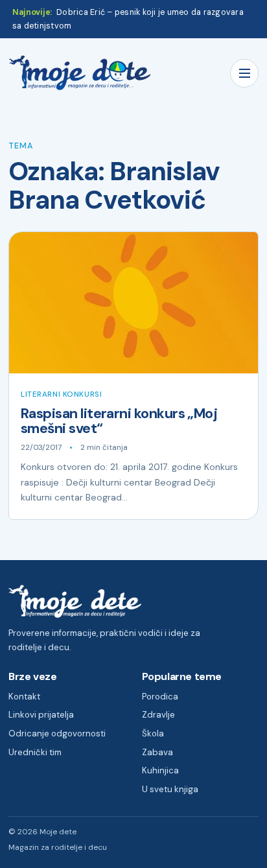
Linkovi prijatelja (41, 714)
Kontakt (24, 696)
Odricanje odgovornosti (57, 733)
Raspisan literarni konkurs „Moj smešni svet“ (119, 421)
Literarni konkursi (61, 394)
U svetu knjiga (170, 789)
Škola (153, 733)
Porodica (160, 696)
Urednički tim (35, 752)
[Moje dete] (79, 73)
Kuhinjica (160, 770)
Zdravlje (158, 714)
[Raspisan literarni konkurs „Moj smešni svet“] (133, 302)
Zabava (157, 752)
